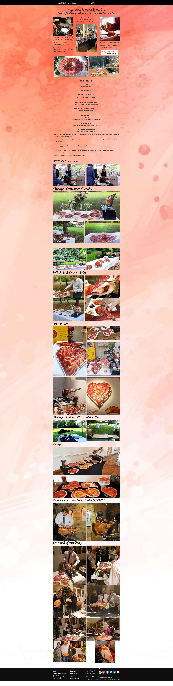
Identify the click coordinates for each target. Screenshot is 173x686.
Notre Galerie (56, 675)
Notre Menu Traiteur (57, 678)
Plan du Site (107, 679)
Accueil (54, 671)
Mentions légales (91, 679)
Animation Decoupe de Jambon (59, 677)
